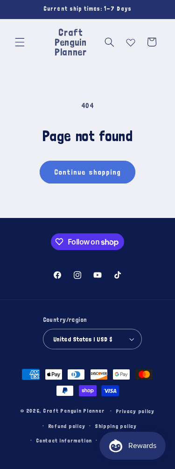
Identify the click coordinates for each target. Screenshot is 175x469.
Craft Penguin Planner (73, 411)
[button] (19, 42)
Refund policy (66, 426)
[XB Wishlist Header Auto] (130, 40)
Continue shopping (87, 172)
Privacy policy (135, 411)
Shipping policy (116, 426)
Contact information (64, 440)
